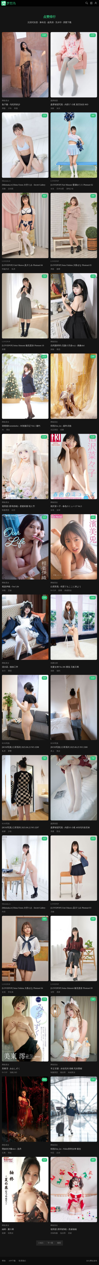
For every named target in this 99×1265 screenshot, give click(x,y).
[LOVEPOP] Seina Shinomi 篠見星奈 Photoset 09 (72, 988)
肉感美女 (68, 590)
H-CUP (53, 590)
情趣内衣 (5, 269)
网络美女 (5, 101)
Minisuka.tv (6, 181)
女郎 (52, 992)
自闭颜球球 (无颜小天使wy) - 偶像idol (67, 345)
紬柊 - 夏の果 (8, 1229)
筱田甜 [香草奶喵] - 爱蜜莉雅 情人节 (18, 506)
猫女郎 (63, 1072)
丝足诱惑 (54, 430)
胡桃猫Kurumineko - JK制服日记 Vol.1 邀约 (21, 426)
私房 (13, 269)
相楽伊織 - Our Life (10, 586)
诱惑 (58, 349)
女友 (52, 189)
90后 (52, 1153)
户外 (10, 108)
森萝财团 (54, 101)
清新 (52, 108)
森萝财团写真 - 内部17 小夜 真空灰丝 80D (69, 104)
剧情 (60, 590)
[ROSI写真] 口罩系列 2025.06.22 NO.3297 (20, 827)
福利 (58, 671)
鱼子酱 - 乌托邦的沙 (11, 104)
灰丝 (58, 108)
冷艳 (4, 590)
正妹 (10, 590)
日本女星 (60, 189)
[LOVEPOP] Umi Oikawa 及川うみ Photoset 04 (22, 265)
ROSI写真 (6, 743)
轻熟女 (10, 1233)
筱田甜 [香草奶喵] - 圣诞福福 (64, 1229)
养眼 (4, 108)
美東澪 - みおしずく (11, 1068)
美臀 (4, 349)
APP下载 (12, 1261)
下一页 (50, 1243)
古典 (4, 1153)
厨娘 (52, 349)
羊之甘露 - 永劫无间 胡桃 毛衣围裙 (66, 1068)
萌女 (8, 430)
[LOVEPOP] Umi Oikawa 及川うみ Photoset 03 (71, 908)
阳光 (58, 831)
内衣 (4, 912)
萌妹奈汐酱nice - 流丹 (11, 1149)
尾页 (59, 1243)
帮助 (4, 1261)
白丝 (13, 510)
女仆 (4, 671)
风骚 (16, 108)
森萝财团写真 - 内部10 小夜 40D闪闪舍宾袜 (70, 827)
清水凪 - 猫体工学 (10, 667)
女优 (52, 510)
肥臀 (10, 751)
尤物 (4, 189)
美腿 (52, 831)
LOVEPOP (55, 181)
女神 (58, 510)
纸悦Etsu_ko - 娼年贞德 (61, 426)
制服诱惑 (5, 510)
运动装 (10, 189)
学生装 (10, 992)
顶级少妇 (13, 1072)
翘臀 (58, 269)
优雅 (62, 430)
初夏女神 (54, 663)
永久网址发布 (91, 1261)
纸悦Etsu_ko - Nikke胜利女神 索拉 (66, 1149)
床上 (52, 751)
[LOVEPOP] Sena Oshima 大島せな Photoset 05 (71, 265)
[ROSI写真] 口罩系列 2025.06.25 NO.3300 (69, 747)
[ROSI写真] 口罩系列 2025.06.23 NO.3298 (20, 747)
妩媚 (4, 831)
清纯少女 (69, 189)
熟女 (58, 751)
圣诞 (70, 1233)
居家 (58, 992)
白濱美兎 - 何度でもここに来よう (66, 586)
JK (3, 430)
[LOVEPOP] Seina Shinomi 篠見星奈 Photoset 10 (23, 345)
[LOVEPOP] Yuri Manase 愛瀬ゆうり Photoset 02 (72, 185)
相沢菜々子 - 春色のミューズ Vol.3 (66, 506)
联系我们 (22, 1261)
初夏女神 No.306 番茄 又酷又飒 (65, 667)
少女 (10, 831)
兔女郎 (63, 1233)
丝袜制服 (54, 1233)
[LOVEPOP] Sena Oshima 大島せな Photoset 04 (22, 988)
